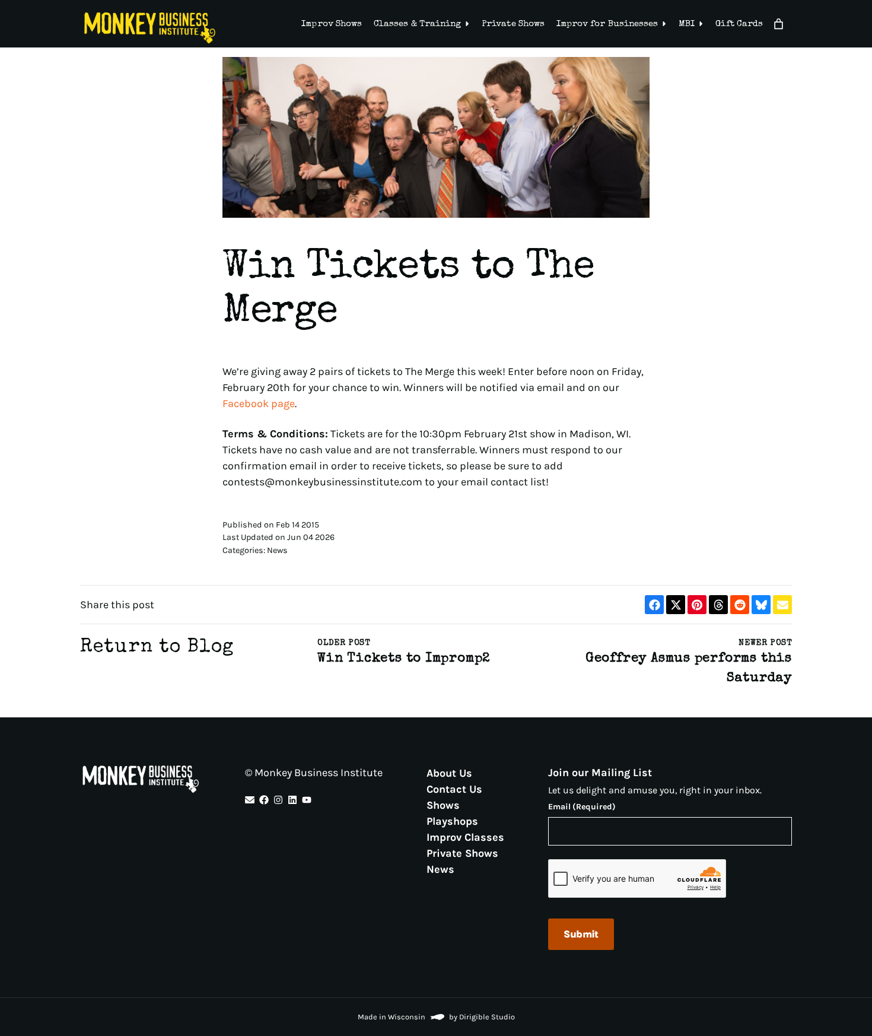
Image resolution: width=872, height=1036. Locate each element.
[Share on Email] (782, 604)
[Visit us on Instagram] (278, 800)
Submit (581, 934)
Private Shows (513, 24)
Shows (443, 804)
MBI (687, 24)
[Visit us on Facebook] (264, 800)
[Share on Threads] (718, 604)
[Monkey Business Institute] (149, 28)
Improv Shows (331, 24)
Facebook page (258, 403)
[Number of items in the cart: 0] (778, 24)
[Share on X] (675, 604)
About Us (449, 772)
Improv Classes (465, 836)
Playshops (452, 820)
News (440, 868)
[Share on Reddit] (739, 604)
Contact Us (454, 788)
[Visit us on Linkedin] (292, 800)
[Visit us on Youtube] (306, 800)
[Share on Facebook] (654, 604)
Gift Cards (739, 24)
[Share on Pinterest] (697, 604)
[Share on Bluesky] (761, 604)
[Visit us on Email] (249, 800)
